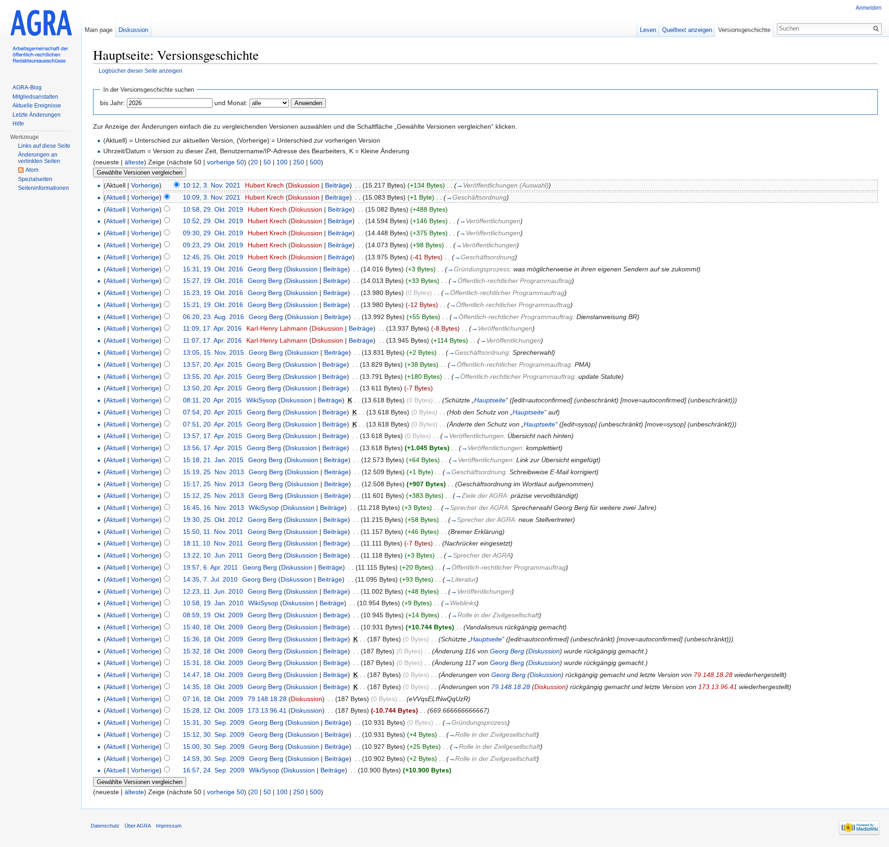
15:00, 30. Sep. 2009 (213, 746)
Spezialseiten (35, 179)
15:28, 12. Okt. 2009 (213, 710)
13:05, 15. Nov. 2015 (213, 352)
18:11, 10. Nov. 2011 (213, 543)
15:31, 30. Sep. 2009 (213, 722)
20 (254, 162)
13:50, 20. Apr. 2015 (212, 388)
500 (315, 162)
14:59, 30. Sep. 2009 (213, 758)
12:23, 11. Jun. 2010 (213, 591)
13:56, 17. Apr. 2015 (212, 448)
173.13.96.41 (717, 686)
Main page (99, 29)
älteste (134, 162)
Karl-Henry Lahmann (276, 328)
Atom (31, 170)
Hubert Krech (264, 185)
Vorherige (145, 185)
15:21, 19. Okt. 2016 (213, 304)
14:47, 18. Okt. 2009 (213, 674)
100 (282, 162)
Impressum (169, 825)
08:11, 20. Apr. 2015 (212, 400)
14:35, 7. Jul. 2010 (210, 579)
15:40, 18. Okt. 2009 (213, 627)
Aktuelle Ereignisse (37, 105)
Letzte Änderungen (37, 115)
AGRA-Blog (27, 87)
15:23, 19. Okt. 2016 (213, 292)
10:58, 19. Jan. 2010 (213, 603)
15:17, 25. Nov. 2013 (213, 484)
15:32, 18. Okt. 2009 (213, 651)
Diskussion (303, 185)
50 (267, 162)
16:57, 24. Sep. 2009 (213, 770)
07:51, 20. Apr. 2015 (212, 424)
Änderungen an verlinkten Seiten (39, 157)
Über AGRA (138, 825)
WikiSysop (261, 400)
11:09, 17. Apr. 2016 (212, 328)
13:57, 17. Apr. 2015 (212, 435)
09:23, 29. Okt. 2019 (213, 245)
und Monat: (231, 103)
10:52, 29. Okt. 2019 (213, 221)
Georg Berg (265, 269)
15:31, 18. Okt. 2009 (213, 662)
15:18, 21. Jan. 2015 (213, 460)
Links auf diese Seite (44, 146)
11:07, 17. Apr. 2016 (212, 340)
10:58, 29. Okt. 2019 (213, 209)
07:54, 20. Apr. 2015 (212, 412)
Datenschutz (105, 825)
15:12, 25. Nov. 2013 (213, 495)
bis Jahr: (112, 103)
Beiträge (337, 185)
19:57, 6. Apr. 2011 (210, 567)
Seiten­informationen (43, 188)
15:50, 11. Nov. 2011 (213, 531)
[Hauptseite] (41, 37)
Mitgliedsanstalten (35, 97)
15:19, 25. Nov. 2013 (213, 472)
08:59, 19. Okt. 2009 (213, 615)
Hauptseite (490, 400)
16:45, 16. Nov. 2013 (213, 507)
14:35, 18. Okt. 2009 (213, 686)
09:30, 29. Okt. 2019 (213, 233)
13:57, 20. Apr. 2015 (212, 364)
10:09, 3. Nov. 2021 (211, 197)
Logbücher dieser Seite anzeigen (140, 71)
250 (298, 162)
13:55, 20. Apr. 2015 (212, 376)
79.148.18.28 (713, 674)
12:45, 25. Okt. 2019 (213, 257)
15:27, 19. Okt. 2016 (213, 280)
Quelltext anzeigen (687, 29)
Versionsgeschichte (744, 29)
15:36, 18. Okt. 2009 (213, 639)
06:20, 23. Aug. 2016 (213, 316)
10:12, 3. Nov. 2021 (211, 185)
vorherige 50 (225, 162)
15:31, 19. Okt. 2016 (213, 269)
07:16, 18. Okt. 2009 (213, 699)
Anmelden (869, 8)
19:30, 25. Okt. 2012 (213, 519)
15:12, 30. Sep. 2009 (213, 734)
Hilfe (18, 123)
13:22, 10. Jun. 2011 (213, 555)
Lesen (648, 29)
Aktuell (115, 197)
